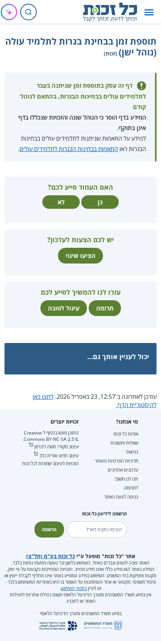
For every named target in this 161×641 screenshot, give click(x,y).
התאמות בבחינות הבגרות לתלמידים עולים (68, 149)
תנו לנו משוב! (126, 479)
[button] (149, 12)
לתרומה (131, 488)
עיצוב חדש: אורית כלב (59, 455)
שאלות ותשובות (124, 443)
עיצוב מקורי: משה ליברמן (56, 446)
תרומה (104, 308)
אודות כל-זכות (125, 434)
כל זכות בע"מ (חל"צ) (50, 556)
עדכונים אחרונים (123, 470)
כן (100, 202)
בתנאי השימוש (74, 588)
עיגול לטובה (63, 308)
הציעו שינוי (80, 256)
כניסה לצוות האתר (121, 497)
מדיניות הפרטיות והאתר (116, 461)
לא (61, 202)
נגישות (132, 452)
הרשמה (49, 529)
